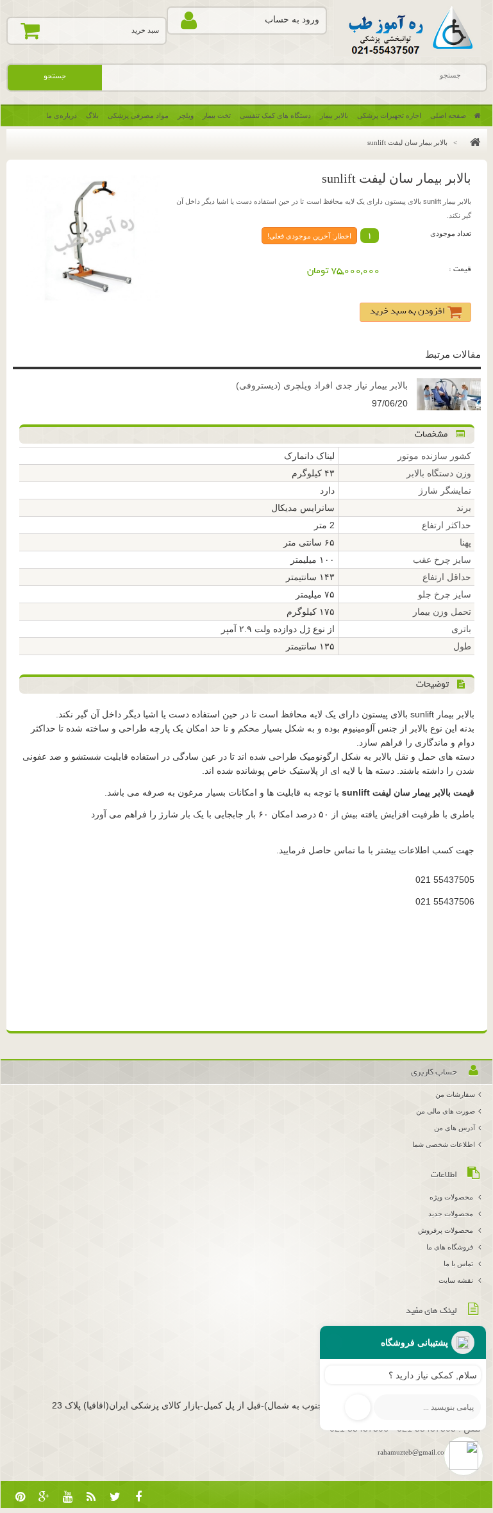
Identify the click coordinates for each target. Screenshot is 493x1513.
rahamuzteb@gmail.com (414, 1452)
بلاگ (92, 115)
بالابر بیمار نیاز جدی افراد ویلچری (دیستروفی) (322, 385)
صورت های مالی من (445, 1111)
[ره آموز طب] (407, 28)
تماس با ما (459, 1263)
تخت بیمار (217, 115)
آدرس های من (454, 1128)
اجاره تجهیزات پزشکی (389, 115)
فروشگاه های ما (450, 1247)
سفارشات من (455, 1094)
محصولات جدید (451, 1213)
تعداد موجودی (450, 233)
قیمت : (460, 269)
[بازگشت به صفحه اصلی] (472, 142)
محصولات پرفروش (446, 1230)
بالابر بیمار (334, 115)
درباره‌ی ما (61, 115)
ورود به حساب (292, 19)
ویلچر (186, 115)
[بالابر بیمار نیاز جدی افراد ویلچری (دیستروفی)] (449, 396)
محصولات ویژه (452, 1197)
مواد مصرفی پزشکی (138, 115)
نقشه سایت (457, 1280)
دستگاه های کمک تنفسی (275, 115)
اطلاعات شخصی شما (443, 1144)
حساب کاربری (434, 1072)
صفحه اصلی (449, 115)
